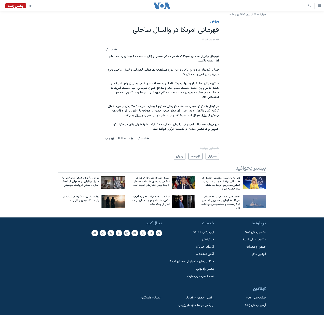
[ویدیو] (31, 5)
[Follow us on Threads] (119, 233)
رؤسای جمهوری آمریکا (199, 298)
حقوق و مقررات (256, 247)
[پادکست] (103, 233)
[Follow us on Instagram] (127, 233)
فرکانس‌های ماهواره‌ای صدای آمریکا (191, 261)
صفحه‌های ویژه (256, 298)
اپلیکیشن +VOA (203, 232)
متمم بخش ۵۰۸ (255, 232)
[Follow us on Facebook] (159, 233)
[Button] (111, 49)
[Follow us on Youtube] (134, 233)
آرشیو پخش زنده (255, 305)
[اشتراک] (94, 233)
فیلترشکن (208, 239)
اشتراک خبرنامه (204, 247)
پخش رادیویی (205, 269)
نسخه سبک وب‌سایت (200, 276)
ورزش (214, 21)
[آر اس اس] (110, 233)
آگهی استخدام (205, 254)
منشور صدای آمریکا (254, 239)
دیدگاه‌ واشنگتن (150, 298)
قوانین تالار (259, 254)
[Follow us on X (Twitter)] (143, 233)
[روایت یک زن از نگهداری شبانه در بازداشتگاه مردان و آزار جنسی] (113, 201)
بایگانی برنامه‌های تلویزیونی (195, 305)
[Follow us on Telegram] (150, 233)
